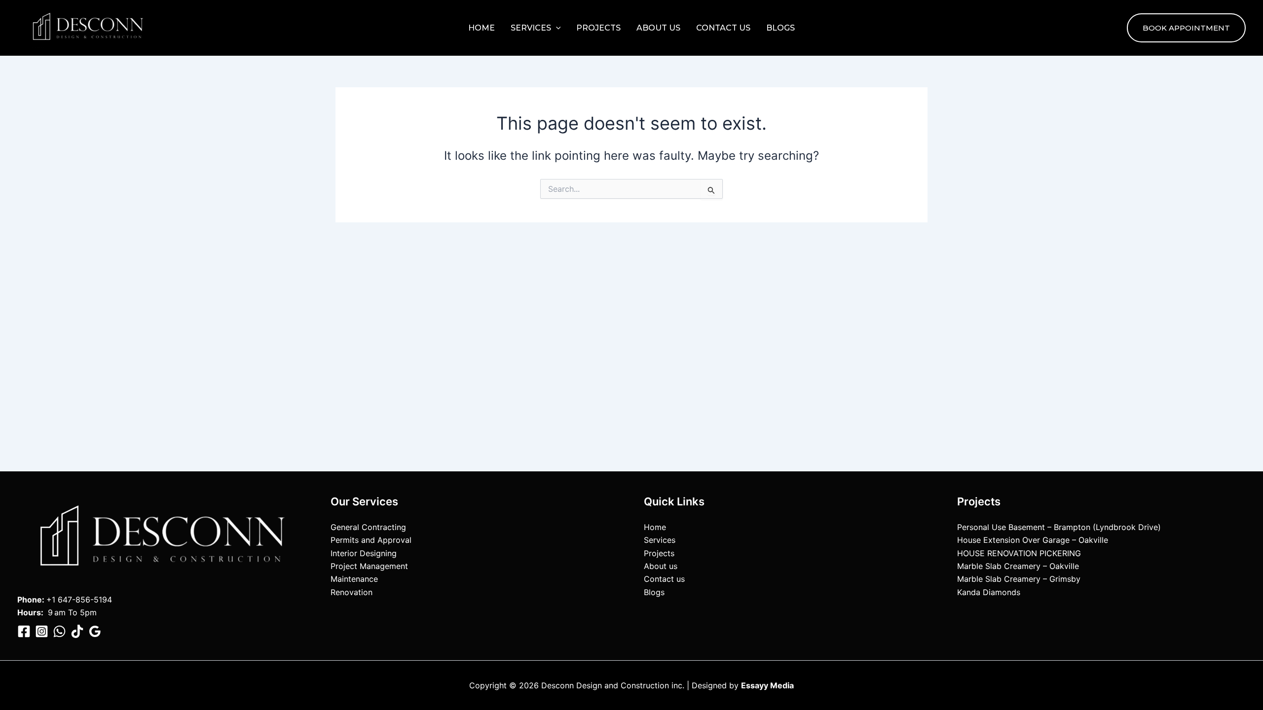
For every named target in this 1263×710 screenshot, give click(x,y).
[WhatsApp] (59, 631)
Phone (29, 599)
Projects (598, 28)
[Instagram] (41, 631)
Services (531, 28)
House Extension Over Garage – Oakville (1032, 540)
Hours (29, 612)
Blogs (780, 28)
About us (658, 28)
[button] (556, 28)
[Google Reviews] (95, 631)
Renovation (351, 592)
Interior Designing (364, 553)
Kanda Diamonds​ (988, 592)
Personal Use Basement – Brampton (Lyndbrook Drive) (1059, 527)
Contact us (723, 28)
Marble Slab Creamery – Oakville (1018, 566)
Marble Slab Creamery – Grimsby (1018, 579)
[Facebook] (24, 631)
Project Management (369, 566)
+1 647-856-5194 (79, 599)
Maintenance (354, 579)
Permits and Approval (371, 540)
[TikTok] (77, 631)
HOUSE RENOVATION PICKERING (1019, 553)
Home (481, 28)
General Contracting (368, 527)
